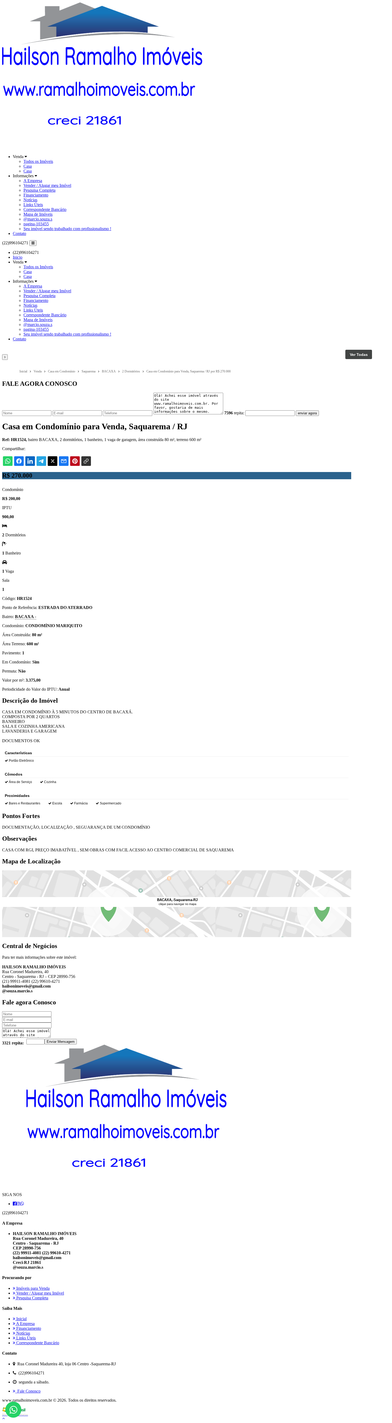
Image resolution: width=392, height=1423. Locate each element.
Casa (27, 166)
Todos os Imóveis (38, 161)
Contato (19, 233)
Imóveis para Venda (32, 1288)
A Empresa (32, 180)
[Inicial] (103, 147)
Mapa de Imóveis (38, 214)
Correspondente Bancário (44, 209)
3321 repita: (13, 1043)
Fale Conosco (28, 1391)
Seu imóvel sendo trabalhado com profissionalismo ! (67, 228)
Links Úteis (33, 204)
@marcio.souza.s (37, 219)
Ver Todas (359, 354)
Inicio (17, 257)
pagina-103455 (36, 224)
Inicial (21, 1318)
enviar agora (307, 413)
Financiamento (35, 195)
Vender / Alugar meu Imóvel (47, 185)
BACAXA (25, 616)
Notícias (30, 200)
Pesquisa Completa (39, 190)
